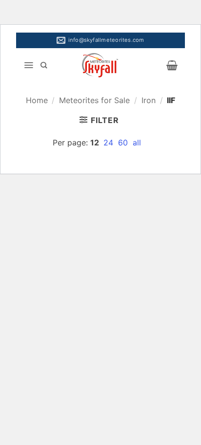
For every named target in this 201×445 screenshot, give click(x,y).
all (137, 142)
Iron (148, 100)
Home (37, 100)
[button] (28, 65)
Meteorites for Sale (94, 100)
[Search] (43, 65)
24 (109, 142)
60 (124, 142)
